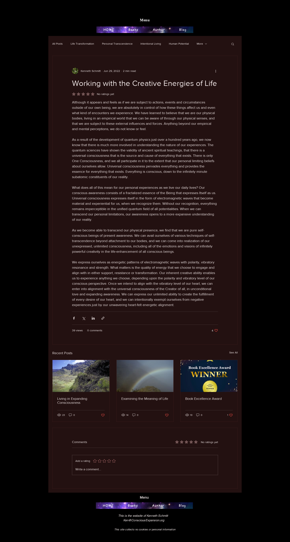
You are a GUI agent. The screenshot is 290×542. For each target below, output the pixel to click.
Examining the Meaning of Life (144, 399)
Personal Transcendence (117, 43)
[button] (233, 43)
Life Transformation (82, 43)
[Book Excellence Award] (209, 376)
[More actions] (215, 71)
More (200, 43)
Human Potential (179, 43)
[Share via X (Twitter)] (83, 318)
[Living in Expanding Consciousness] (80, 376)
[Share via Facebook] (74, 318)
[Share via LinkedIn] (93, 318)
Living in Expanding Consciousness (72, 401)
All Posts (57, 43)
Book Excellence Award (203, 399)
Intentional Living (150, 43)
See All (233, 352)
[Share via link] (103, 318)
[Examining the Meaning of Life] (145, 376)
